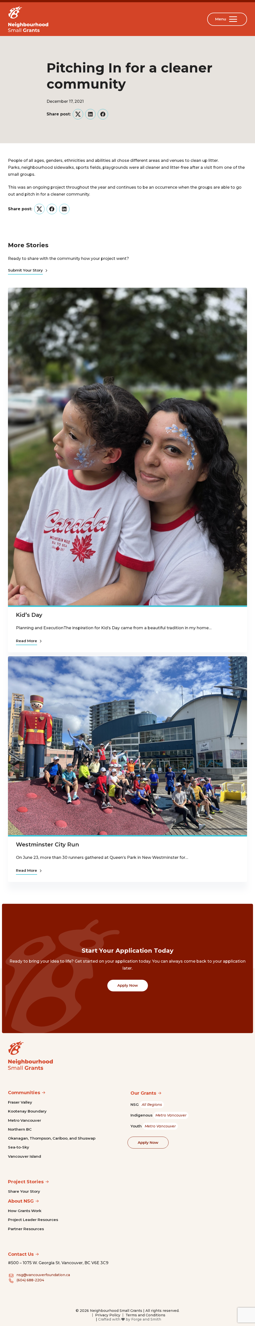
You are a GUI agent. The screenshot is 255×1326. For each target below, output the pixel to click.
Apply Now (127, 985)
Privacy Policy (107, 1315)
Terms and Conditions (145, 1315)
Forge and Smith (146, 1319)
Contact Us (21, 1254)
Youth (153, 1126)
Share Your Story (24, 1191)
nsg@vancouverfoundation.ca (43, 1275)
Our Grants (143, 1093)
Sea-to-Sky (18, 1147)
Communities (24, 1092)
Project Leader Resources (33, 1219)
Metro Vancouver (24, 1120)
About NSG (21, 1201)
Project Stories (26, 1182)
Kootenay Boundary (27, 1111)
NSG (146, 1104)
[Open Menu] (234, 19)
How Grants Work (24, 1210)
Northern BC (20, 1129)
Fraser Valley (20, 1102)
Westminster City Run (47, 844)
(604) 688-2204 (30, 1280)
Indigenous (158, 1115)
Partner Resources (26, 1228)
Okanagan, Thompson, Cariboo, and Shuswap (51, 1138)
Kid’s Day (29, 615)
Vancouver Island (24, 1156)
